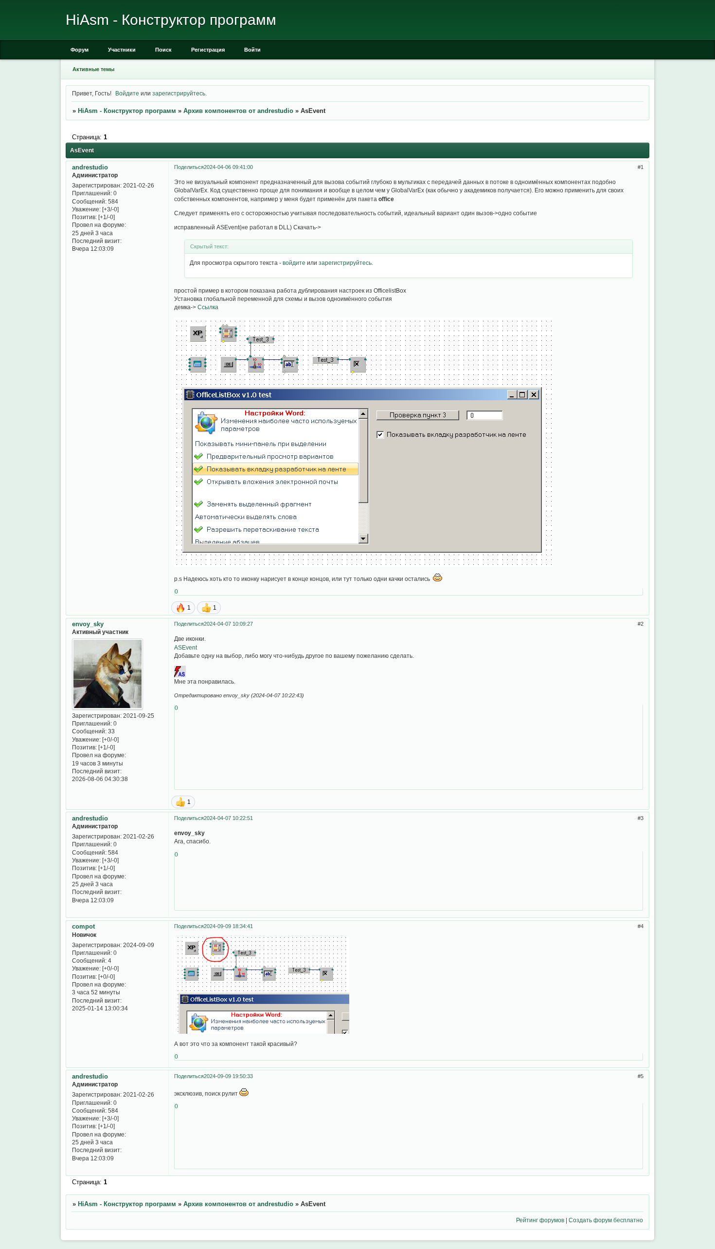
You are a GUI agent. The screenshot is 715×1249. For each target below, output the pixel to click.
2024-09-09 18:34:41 (228, 926)
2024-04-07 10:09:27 (228, 624)
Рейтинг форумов (540, 1220)
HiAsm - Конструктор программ (127, 110)
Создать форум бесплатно (606, 1220)
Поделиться (189, 167)
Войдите (127, 93)
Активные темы (93, 69)
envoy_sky (88, 624)
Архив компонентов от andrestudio (238, 110)
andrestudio (90, 167)
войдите (294, 263)
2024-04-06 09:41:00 (228, 167)
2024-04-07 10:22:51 (228, 818)
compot (83, 926)
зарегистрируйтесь (178, 93)
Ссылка (207, 307)
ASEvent (185, 647)
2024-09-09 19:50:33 (228, 1076)
